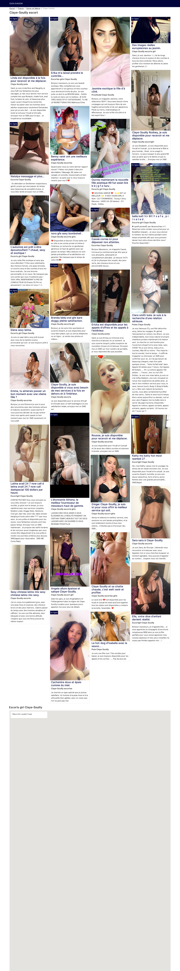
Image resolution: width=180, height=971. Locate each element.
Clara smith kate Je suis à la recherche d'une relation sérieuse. (149, 318)
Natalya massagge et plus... (27, 176)
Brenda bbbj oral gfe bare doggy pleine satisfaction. (67, 319)
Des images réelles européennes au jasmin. (146, 47)
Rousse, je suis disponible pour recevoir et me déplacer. (110, 437)
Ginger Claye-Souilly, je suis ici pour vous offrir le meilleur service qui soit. (109, 507)
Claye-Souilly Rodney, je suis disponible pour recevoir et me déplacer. (150, 135)
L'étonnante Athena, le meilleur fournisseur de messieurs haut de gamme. (67, 502)
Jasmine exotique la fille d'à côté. (108, 90)
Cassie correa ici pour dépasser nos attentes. (106, 241)
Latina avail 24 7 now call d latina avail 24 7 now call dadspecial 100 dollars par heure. (27, 488)
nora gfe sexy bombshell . (67, 233)
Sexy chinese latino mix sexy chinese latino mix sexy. (28, 593)
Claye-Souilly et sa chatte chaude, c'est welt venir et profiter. (108, 589)
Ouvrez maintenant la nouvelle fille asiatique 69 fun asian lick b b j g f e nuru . (110, 182)
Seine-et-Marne (33, 8)
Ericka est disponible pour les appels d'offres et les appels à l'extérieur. (110, 327)
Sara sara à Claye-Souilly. (147, 540)
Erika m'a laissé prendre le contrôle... (67, 74)
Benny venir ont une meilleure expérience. (69, 158)
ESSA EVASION (16, 3)
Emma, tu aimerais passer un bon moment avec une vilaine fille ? (28, 394)
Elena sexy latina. (21, 329)
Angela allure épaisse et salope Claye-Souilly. (65, 590)
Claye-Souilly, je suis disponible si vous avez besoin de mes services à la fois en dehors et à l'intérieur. (69, 389)
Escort (12, 8)
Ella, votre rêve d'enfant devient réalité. (146, 618)
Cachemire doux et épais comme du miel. (66, 684)
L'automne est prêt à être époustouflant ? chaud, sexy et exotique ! (28, 250)
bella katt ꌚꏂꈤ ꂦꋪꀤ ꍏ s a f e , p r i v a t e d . (150, 218)
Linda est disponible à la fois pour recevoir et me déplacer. (29, 79)
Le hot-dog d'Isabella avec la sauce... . (109, 645)
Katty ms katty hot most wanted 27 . (147, 457)
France (21, 8)
